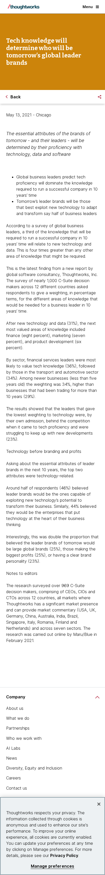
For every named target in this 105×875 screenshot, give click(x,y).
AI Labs (13, 748)
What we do (17, 718)
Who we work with (24, 738)
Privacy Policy (64, 855)
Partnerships (18, 728)
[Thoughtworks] (23, 6)
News (11, 758)
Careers (13, 777)
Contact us (16, 788)
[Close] (98, 804)
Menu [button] (88, 7)
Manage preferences (52, 866)
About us (14, 708)
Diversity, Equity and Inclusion (34, 768)
